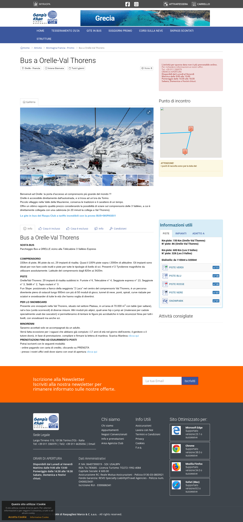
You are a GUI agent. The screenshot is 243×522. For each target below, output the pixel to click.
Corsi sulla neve (151, 30)
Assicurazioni (143, 425)
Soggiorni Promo (120, 30)
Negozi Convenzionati (114, 434)
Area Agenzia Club (112, 443)
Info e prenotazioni (112, 438)
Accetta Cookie (17, 517)
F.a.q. (139, 447)
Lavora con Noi (144, 430)
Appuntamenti (110, 430)
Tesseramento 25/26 (65, 30)
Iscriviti (190, 381)
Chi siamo (107, 425)
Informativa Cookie (39, 517)
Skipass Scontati (182, 30)
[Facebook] (128, 5)
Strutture (44, 39)
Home (40, 30)
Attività (38, 47)
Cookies (140, 443)
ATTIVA (178, 4)
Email (92, 444)
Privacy (140, 438)
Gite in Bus (94, 30)
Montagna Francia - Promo (60, 47)
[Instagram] (136, 5)
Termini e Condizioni (148, 434)
